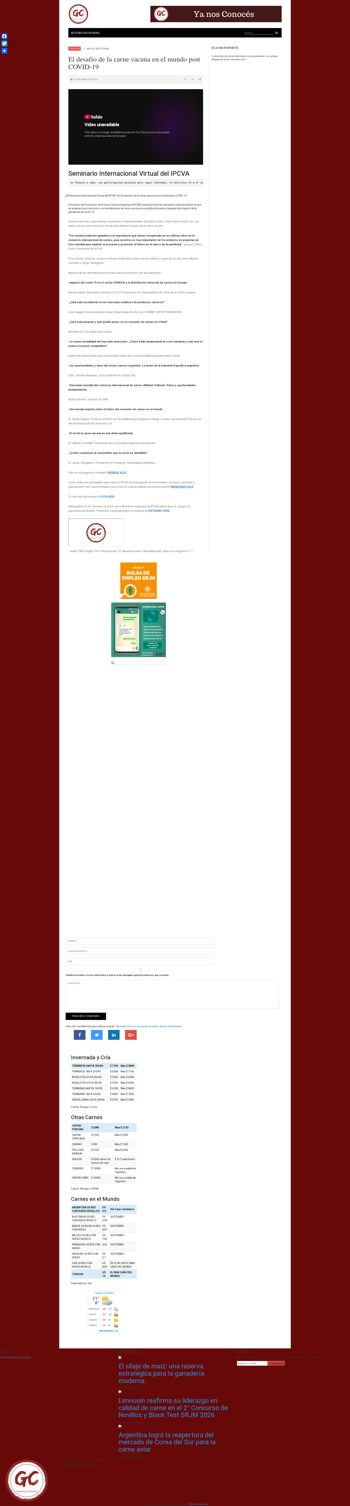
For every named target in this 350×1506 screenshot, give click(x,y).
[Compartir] (4, 50)
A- (185, 79)
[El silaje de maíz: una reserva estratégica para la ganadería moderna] (119, 1357)
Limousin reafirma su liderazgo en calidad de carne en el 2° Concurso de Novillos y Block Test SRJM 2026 (173, 1408)
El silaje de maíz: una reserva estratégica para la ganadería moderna (161, 1373)
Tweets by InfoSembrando (15, 1357)
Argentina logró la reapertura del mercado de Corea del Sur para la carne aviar (167, 1442)
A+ (192, 79)
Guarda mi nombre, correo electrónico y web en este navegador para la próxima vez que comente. (118, 975)
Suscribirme (276, 1363)
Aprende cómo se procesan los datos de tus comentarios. (149, 1026)
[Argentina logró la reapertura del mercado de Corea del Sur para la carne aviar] (119, 1426)
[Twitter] (4, 43)
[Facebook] (4, 36)
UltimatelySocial (198, 1504)
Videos (73, 48)
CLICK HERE (106, 496)
